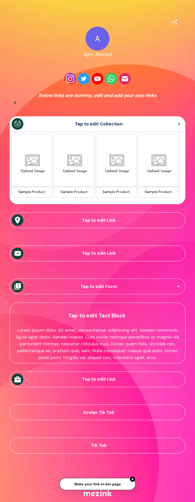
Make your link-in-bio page (97, 483)
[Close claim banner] (132, 478)
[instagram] (70, 79)
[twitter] (84, 79)
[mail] (125, 79)
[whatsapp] (111, 79)
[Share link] (175, 21)
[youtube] (97, 79)
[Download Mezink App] (98, 493)
